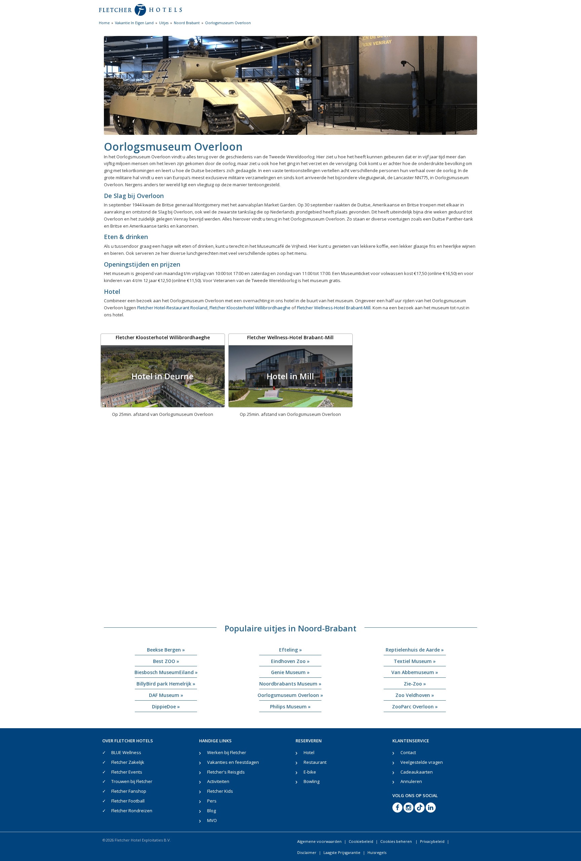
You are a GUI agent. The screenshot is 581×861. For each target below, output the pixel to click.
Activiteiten (218, 781)
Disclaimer (306, 852)
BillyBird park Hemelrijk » (166, 683)
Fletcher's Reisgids (226, 772)
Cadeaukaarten (416, 772)
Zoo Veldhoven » (414, 695)
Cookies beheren (396, 841)
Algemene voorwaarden (319, 841)
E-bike (310, 772)
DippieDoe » (166, 706)
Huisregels (376, 852)
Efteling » (290, 650)
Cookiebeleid (361, 841)
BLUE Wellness (126, 752)
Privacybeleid (432, 841)
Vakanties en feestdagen (233, 762)
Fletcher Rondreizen (131, 811)
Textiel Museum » (415, 661)
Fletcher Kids (220, 791)
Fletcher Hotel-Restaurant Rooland (172, 308)
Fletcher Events (126, 772)
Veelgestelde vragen (421, 762)
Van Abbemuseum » (414, 672)
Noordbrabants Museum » (290, 683)
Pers (212, 801)
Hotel (309, 752)
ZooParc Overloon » (415, 706)
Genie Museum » (290, 672)
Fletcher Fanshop (128, 791)
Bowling (311, 781)
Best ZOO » (166, 661)
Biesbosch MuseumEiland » (166, 672)
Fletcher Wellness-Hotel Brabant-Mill (334, 308)
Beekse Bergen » (166, 650)
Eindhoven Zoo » (290, 661)
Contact (408, 752)
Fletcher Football (128, 801)
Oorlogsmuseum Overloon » (290, 695)
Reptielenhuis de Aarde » (415, 650)
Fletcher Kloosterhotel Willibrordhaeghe (249, 308)
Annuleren (411, 781)
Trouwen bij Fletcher (131, 781)
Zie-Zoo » (415, 683)
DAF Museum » (166, 695)
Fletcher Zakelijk (127, 762)
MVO (212, 820)
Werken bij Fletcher (226, 752)
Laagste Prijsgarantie (341, 852)
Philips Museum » (290, 706)
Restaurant (315, 762)
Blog (211, 811)
